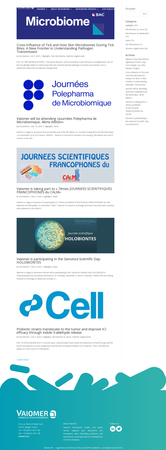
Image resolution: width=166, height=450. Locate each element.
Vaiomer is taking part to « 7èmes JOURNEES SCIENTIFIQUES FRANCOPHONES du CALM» (64, 190)
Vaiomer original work (75, 56)
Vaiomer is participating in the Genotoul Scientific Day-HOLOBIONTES (59, 261)
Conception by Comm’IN (112, 447)
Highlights (46, 56)
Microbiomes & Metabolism (137, 33)
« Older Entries (23, 359)
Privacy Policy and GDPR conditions (85, 447)
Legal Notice (61, 447)
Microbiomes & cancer (61, 337)
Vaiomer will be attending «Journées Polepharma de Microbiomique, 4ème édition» (57, 120)
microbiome (24, 56)
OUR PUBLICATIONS (110, 9)
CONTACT (127, 9)
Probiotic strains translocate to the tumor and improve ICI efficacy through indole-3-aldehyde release (61, 331)
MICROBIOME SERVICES (86, 9)
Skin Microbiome (58, 56)
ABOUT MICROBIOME (60, 9)
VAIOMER (41, 9)
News (56, 126)
